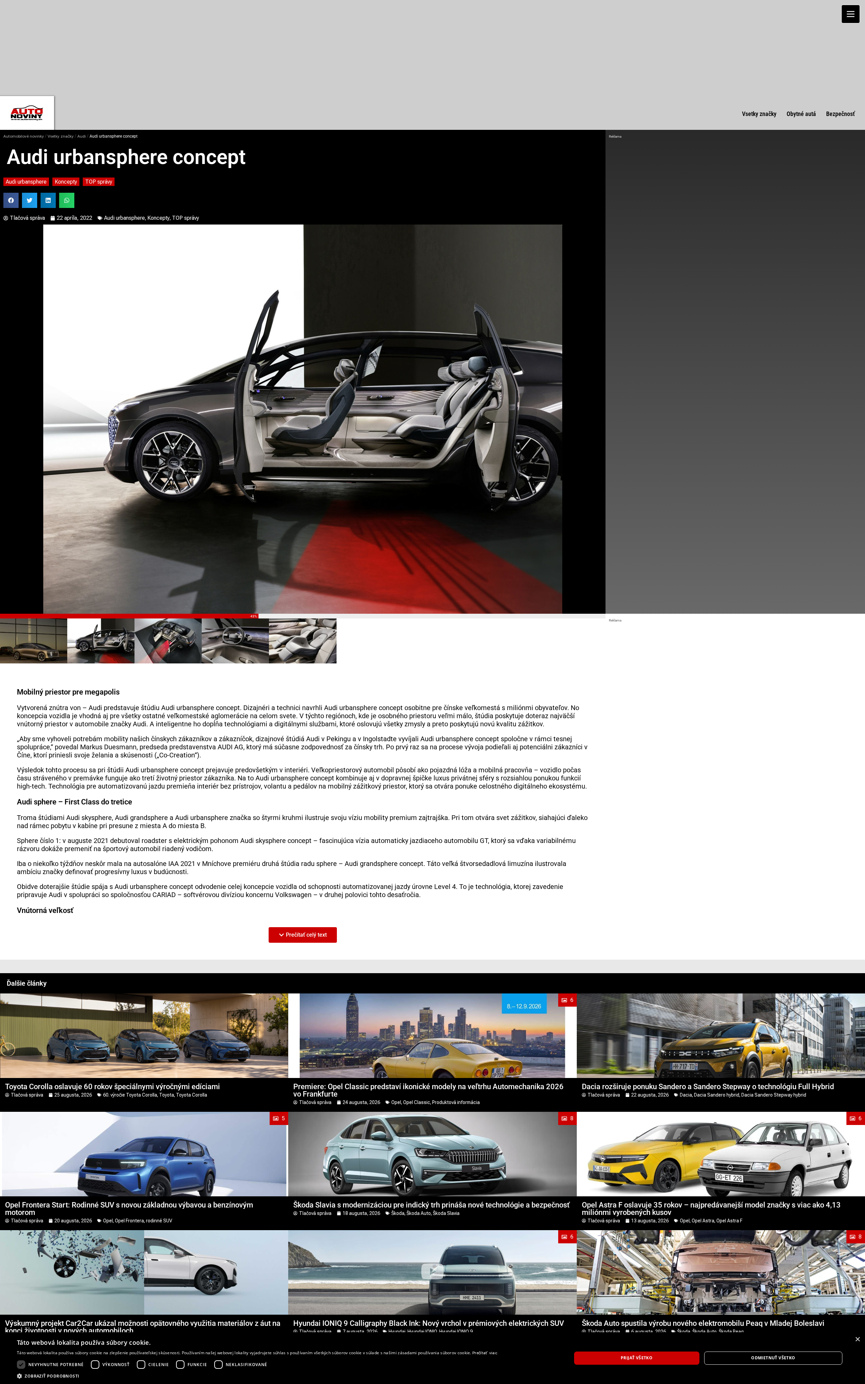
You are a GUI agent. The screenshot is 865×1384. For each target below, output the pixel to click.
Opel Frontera (129, 1220)
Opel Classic (416, 1102)
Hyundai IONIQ (422, 1331)
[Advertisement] (432, 47)
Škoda (397, 1213)
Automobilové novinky (23, 136)
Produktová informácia (456, 1102)
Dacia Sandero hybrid (716, 1095)
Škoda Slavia (446, 1213)
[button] (11, 200)
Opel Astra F (729, 1220)
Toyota (166, 1095)
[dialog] (432, 1358)
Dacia (686, 1095)
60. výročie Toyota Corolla (130, 1095)
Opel (396, 1102)
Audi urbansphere (26, 182)
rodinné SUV (159, 1220)
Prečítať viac (484, 1353)
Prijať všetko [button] (636, 1358)
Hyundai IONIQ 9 (456, 1331)
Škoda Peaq (731, 1331)
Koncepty (66, 182)
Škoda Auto (418, 1213)
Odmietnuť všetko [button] (773, 1358)
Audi (81, 136)
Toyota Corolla (191, 1095)
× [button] (857, 1339)
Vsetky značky (61, 136)
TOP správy (98, 182)
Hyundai (397, 1331)
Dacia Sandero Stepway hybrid (773, 1095)
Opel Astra (703, 1220)
